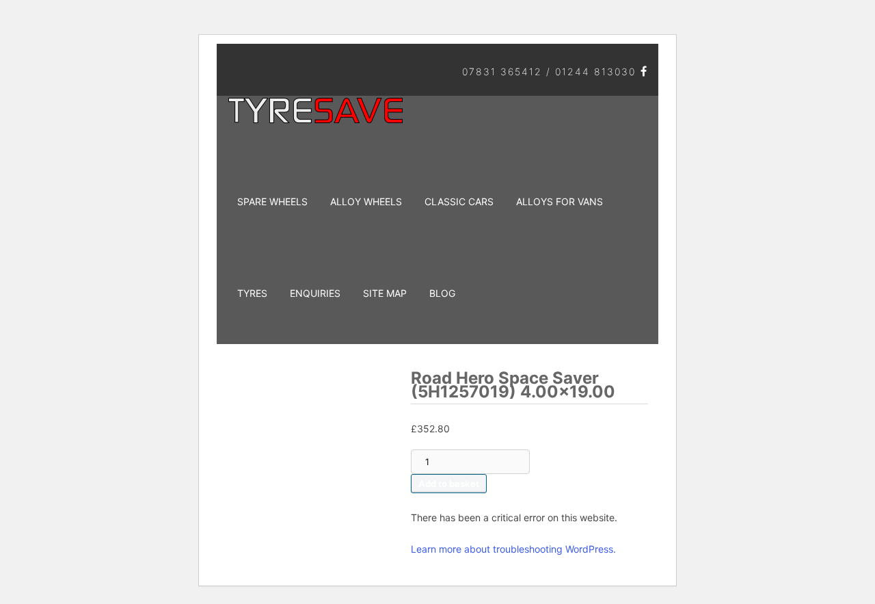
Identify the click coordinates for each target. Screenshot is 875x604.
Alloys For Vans (559, 201)
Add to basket (448, 483)
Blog (442, 293)
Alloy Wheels (366, 201)
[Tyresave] (318, 118)
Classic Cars (459, 201)
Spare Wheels (272, 201)
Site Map (385, 293)
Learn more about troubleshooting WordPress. (513, 549)
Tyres (252, 293)
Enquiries (315, 293)
